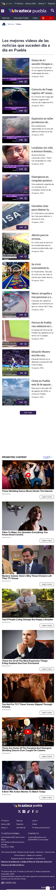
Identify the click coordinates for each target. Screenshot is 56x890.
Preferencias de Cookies (26, 852)
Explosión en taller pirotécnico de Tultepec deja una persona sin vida (42, 120)
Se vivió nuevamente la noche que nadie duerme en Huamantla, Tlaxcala (41, 266)
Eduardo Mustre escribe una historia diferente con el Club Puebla (42, 353)
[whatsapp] (37, 812)
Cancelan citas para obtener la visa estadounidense (41, 207)
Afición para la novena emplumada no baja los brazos (40, 237)
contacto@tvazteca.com (37, 837)
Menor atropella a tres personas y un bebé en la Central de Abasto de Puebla (42, 295)
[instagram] (24, 812)
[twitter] (19, 812)
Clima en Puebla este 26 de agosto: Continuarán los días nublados (41, 382)
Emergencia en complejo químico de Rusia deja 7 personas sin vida (42, 178)
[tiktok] (28, 812)
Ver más (28, 412)
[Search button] (52, 10)
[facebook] (33, 812)
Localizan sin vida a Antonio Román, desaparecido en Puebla (42, 149)
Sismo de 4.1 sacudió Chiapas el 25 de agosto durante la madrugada (42, 62)
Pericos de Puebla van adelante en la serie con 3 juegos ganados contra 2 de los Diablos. (42, 324)
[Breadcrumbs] (5, 24)
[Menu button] (2, 10)
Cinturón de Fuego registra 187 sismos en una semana (42, 91)
